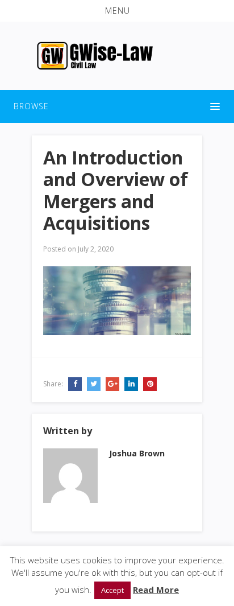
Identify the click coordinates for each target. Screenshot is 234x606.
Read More (156, 589)
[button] (117, 11)
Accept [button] (112, 590)
